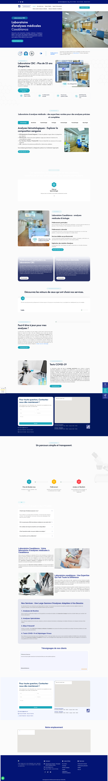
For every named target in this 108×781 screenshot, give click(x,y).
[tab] (23, 122)
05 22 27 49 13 (30, 429)
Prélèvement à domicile (54, 53)
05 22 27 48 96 (22, 432)
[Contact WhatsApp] (2, 778)
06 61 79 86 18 (22, 429)
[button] (20, 18)
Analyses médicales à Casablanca (55, 9)
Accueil (34, 6)
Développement (46, 779)
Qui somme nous (40, 6)
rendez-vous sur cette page (42, 343)
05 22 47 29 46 (30, 432)
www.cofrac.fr (76, 53)
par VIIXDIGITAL (62, 779)
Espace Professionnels (57, 6)
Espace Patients (48, 6)
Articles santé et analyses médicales (40, 9)
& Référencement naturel (54, 779)
